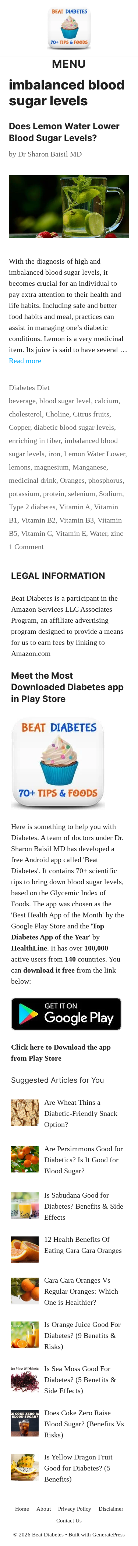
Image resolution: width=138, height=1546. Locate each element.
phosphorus (105, 480)
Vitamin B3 (76, 520)
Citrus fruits (91, 414)
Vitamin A (74, 507)
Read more (25, 360)
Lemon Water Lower (94, 454)
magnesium (51, 467)
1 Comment (26, 546)
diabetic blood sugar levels (74, 427)
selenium (81, 493)
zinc (117, 533)
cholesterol (25, 414)
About (43, 1509)
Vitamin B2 (38, 520)
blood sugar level (65, 401)
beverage (22, 401)
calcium (106, 401)
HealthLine (29, 948)
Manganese (89, 467)
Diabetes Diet (29, 387)
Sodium (110, 493)
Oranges (72, 480)
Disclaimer (111, 1509)
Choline (57, 414)
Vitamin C (36, 533)
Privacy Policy (74, 1509)
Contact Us (69, 1521)
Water (98, 533)
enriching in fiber (35, 440)
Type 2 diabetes (32, 507)
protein (53, 493)
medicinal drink (32, 480)
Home (22, 1509)
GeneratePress (108, 1535)
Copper (19, 427)
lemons (20, 467)
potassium (24, 493)
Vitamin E (71, 533)
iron (54, 454)
